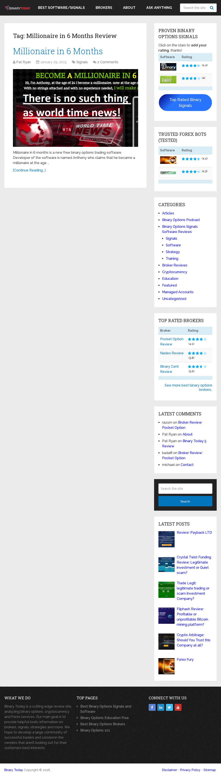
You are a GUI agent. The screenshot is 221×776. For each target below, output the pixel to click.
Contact (187, 465)
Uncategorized (174, 299)
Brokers (104, 8)
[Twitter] (169, 707)
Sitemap (210, 770)
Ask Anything (159, 8)
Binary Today (13, 770)
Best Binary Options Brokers (102, 724)
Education (170, 279)
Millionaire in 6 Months (58, 51)
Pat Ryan (23, 62)
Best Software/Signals (61, 8)
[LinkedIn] (160, 707)
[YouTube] (178, 707)
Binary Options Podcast (181, 220)
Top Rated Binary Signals (185, 102)
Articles (168, 213)
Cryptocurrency (174, 272)
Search (212, 7)
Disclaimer (169, 770)
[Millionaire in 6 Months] (75, 108)
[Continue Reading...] (29, 170)
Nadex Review (172, 353)
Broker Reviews (174, 265)
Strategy (173, 252)
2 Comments (107, 62)
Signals (82, 62)
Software (173, 245)
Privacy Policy (190, 770)
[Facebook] (152, 707)
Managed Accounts (178, 292)
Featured (169, 285)
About (129, 8)
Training (172, 259)
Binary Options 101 (95, 730)
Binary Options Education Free (104, 718)
